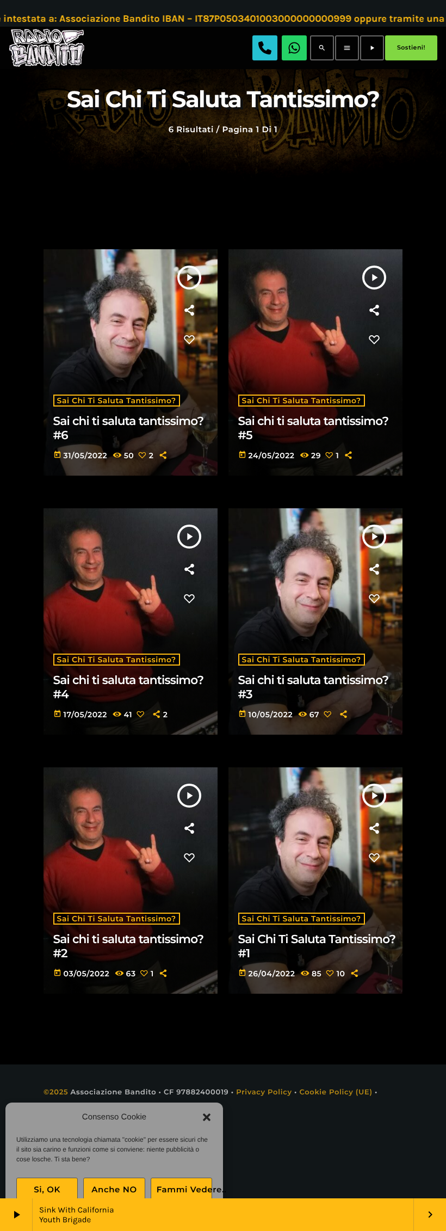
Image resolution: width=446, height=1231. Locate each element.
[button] (206, 1117)
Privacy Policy (264, 1092)
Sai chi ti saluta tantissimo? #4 (128, 687)
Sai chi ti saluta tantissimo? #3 (313, 687)
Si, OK (47, 1189)
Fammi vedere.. (184, 1189)
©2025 (56, 1092)
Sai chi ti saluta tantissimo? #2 (128, 946)
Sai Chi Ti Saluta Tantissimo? (116, 400)
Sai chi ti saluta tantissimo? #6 (128, 428)
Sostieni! (411, 47)
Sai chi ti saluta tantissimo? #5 (313, 428)
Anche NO (114, 1189)
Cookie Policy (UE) (335, 1092)
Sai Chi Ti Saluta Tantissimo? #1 (317, 946)
